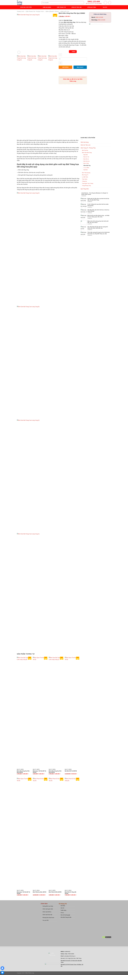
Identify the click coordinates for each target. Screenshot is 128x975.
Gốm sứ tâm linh (76, 7)
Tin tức (105, 7)
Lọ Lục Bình (86, 167)
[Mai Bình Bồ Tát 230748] (72, 712)
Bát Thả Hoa (85, 150)
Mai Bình (85, 169)
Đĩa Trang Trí (85, 174)
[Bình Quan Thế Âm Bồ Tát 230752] (40, 712)
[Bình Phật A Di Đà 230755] (56, 833)
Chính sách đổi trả (47, 911)
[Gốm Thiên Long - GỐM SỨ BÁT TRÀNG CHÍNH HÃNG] (28, 2)
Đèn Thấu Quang (86, 172)
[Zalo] (2, 968)
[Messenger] (2, 972)
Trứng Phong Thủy (86, 185)
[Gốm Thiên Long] (52, 955)
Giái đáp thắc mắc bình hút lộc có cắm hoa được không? (98, 210)
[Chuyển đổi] (61, 79)
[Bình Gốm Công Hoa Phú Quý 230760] (24, 712)
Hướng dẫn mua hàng (48, 906)
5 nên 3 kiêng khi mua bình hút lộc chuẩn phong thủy (98, 205)
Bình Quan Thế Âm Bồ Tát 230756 (23, 892)
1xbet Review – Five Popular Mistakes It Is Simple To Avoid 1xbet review (94, 193)
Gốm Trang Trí (61, 7)
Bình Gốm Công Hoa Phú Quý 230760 (23, 771)
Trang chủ (20, 11)
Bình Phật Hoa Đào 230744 (39, 892)
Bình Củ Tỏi (86, 156)
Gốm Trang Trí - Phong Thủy (35, 11)
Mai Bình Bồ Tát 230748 (71, 771)
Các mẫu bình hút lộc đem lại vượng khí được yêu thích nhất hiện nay (97, 227)
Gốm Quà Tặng (91, 7)
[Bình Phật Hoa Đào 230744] (40, 833)
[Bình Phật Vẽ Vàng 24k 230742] (72, 833)
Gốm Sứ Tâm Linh (85, 145)
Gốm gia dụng (47, 7)
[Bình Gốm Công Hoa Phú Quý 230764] (56, 712)
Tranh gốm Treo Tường (87, 183)
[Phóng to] (18, 52)
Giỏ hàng (65, 67)
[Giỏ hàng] (105, 2)
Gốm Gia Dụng (85, 142)
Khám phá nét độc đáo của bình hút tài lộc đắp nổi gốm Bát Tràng (98, 199)
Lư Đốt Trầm (85, 177)
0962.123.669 (94, 1)
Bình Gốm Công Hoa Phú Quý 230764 (55, 771)
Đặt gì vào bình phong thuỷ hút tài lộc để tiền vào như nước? (97, 221)
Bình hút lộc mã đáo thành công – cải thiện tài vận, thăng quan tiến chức (98, 216)
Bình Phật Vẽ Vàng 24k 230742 (70, 892)
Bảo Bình (85, 154)
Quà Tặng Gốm (85, 188)
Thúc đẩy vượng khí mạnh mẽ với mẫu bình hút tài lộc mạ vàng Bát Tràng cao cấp (98, 233)
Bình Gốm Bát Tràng (52, 11)
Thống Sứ (84, 181)
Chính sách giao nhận (48, 909)
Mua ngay (80, 67)
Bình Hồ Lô (86, 159)
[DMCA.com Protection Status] (106, 937)
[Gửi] (82, 2)
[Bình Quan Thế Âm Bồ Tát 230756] (24, 833)
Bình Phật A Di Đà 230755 (55, 892)
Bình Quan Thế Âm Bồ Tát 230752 (39, 771)
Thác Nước (84, 179)
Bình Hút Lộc (86, 161)
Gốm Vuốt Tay (64, 11)
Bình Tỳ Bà (86, 163)
